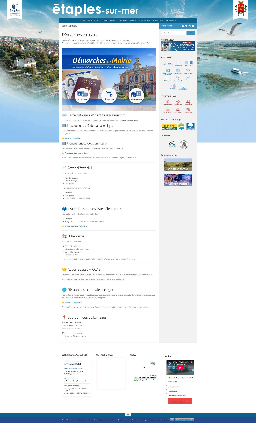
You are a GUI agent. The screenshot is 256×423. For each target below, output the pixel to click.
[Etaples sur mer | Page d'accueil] (74, 9)
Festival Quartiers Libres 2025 (177, 395)
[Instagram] (189, 26)
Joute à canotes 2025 (174, 387)
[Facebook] (183, 26)
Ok (172, 420)
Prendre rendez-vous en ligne (76, 153)
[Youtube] (193, 26)
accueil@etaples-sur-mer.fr (77, 381)
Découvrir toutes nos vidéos (180, 402)
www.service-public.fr (73, 302)
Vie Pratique (170, 20)
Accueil (82, 20)
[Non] (253, 420)
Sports (132, 20)
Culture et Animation (108, 20)
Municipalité (92, 20)
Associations (157, 20)
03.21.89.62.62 (72, 378)
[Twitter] (186, 26)
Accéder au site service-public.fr (76, 226)
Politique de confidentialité (184, 420)
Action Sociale (143, 20)
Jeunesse (122, 20)
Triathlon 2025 (173, 391)
